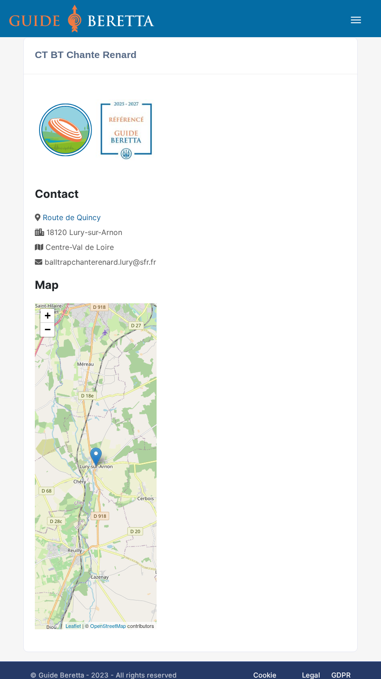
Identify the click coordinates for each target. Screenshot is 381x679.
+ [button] (48, 315)
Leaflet (73, 625)
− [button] (48, 329)
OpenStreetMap (108, 625)
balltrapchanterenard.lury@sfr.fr (100, 262)
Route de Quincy (72, 217)
